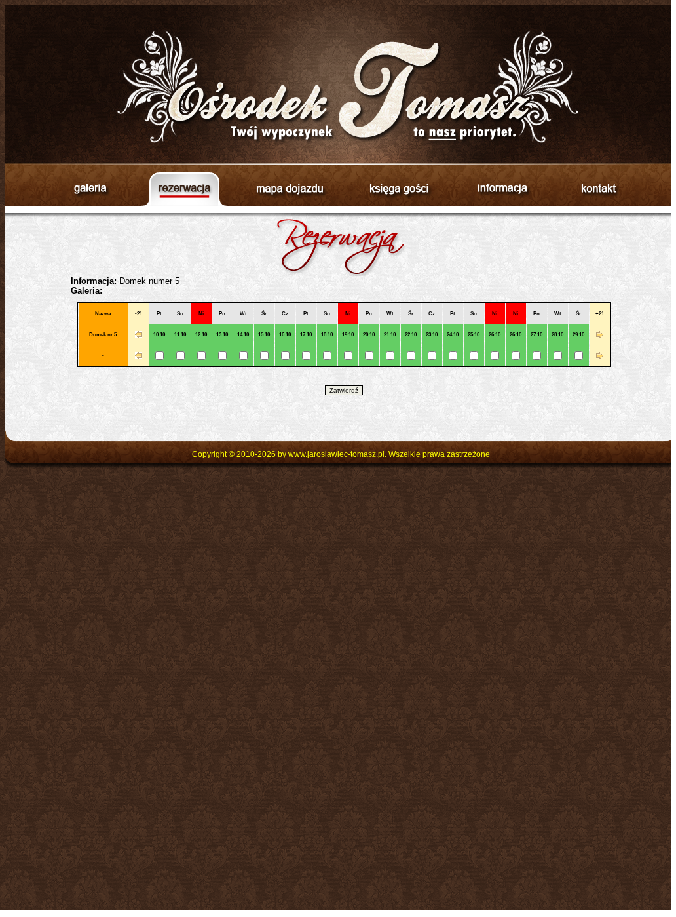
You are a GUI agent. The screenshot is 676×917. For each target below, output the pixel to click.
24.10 (453, 335)
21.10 (390, 335)
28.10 (557, 335)
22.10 (411, 335)
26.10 (494, 335)
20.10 (369, 335)
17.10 (306, 335)
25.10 (473, 335)
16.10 (285, 335)
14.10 (243, 335)
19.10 (348, 335)
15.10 (264, 335)
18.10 (327, 335)
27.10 (536, 335)
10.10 (159, 335)
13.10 (222, 335)
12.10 (201, 335)
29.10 (578, 335)
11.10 (180, 335)
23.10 (432, 335)
